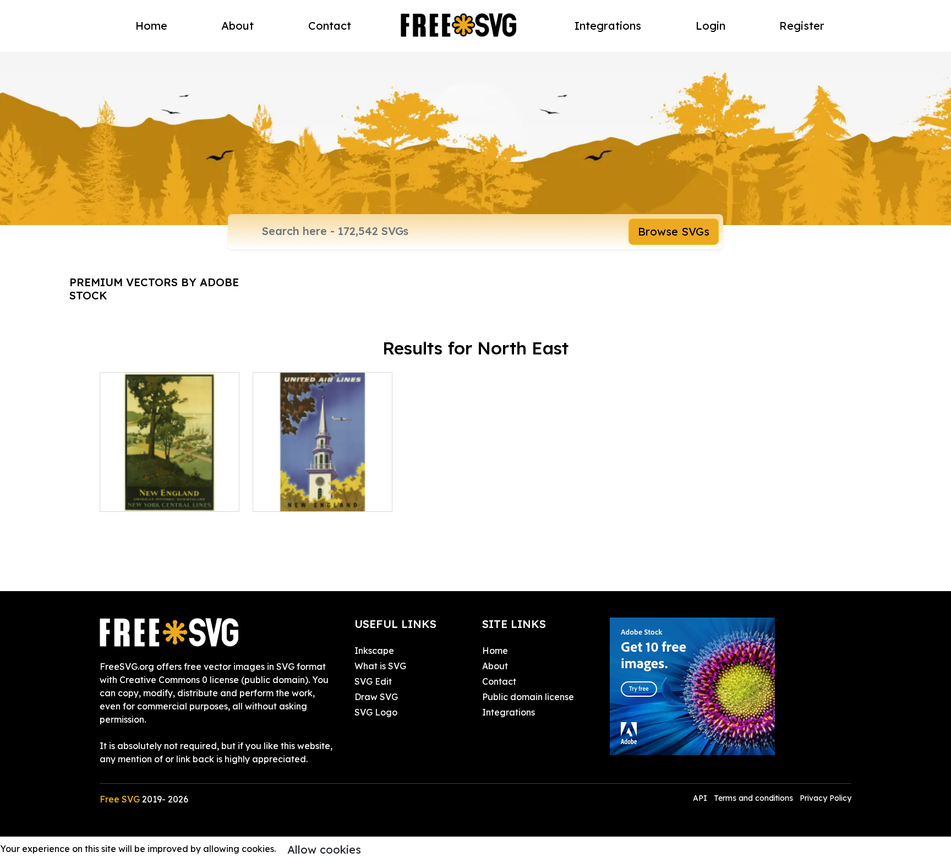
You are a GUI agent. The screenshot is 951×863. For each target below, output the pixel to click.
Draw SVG (376, 696)
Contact (329, 25)
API (701, 798)
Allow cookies (324, 849)
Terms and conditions (753, 798)
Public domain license (528, 696)
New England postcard (314, 496)
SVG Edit (373, 681)
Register (801, 25)
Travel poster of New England (169, 490)
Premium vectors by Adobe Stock (154, 288)
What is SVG (380, 665)
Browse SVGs (673, 231)
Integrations (608, 25)
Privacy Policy (825, 798)
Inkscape (374, 650)
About (237, 25)
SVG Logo (375, 712)
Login (710, 25)
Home (151, 25)
